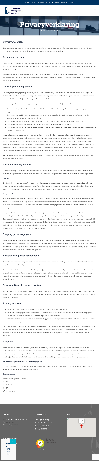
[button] (81, 426)
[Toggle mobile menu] (95, 10)
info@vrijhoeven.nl (12, 425)
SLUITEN (12, 441)
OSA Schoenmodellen (10, 444)
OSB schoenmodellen (10, 447)
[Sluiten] (82, 420)
